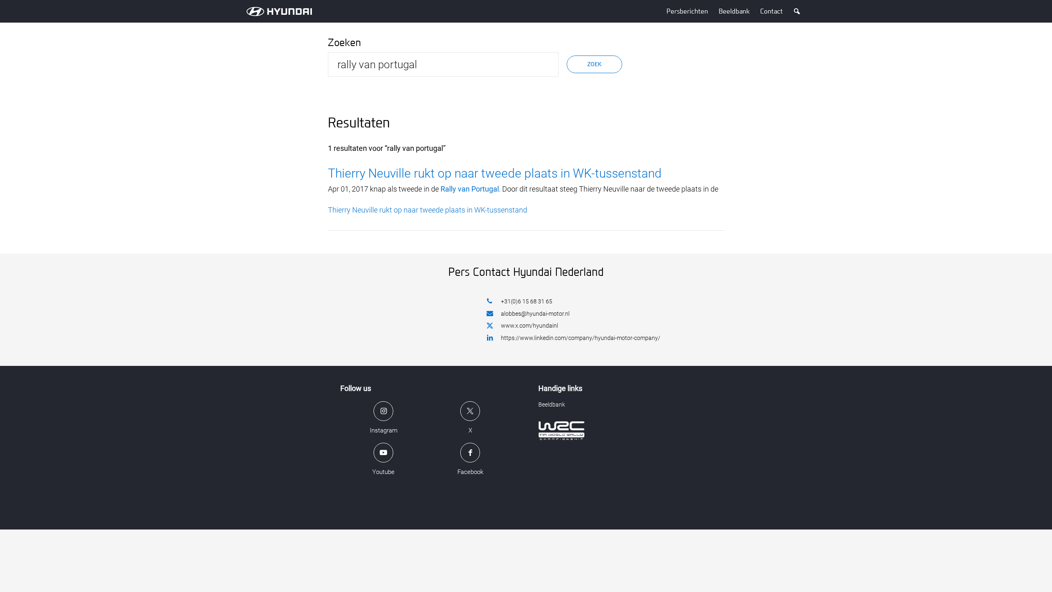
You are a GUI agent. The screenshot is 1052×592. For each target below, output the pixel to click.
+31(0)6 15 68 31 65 (526, 301)
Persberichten (687, 11)
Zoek (594, 64)
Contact (771, 11)
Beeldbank (734, 11)
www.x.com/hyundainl (529, 325)
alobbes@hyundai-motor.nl (535, 313)
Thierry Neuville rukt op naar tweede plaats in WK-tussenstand (495, 173)
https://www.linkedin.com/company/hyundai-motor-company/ (580, 338)
